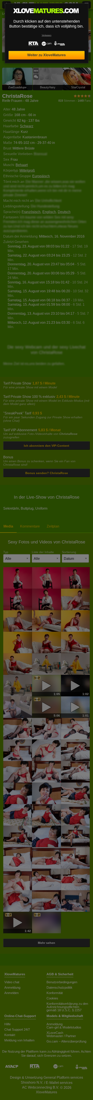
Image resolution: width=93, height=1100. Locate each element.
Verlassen (46, 35)
